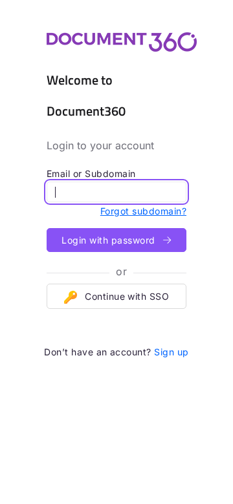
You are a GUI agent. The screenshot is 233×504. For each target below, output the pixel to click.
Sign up (171, 351)
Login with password (109, 240)
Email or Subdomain (91, 173)
